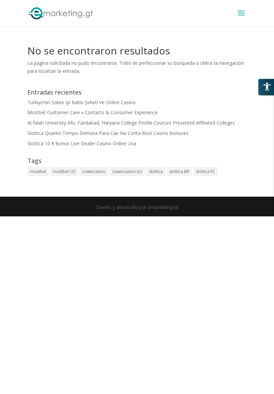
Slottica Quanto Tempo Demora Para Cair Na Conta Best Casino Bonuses (107, 133)
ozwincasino (94, 171)
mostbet (38, 171)
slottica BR (179, 171)
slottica (156, 171)
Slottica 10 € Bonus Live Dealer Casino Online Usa (81, 143)
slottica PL (205, 171)
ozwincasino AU (127, 171)
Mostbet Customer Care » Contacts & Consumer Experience (92, 112)
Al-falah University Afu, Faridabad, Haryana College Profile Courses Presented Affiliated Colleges (131, 123)
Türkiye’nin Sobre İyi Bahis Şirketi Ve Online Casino (81, 102)
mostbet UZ (64, 171)
